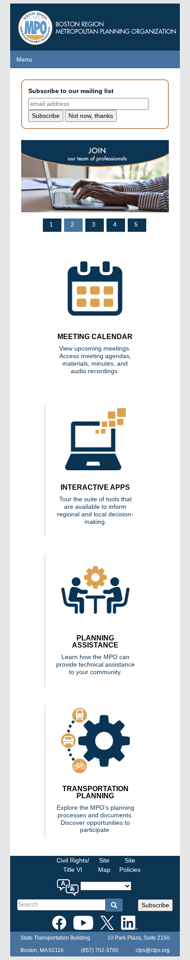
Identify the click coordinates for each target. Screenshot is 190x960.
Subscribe (155, 905)
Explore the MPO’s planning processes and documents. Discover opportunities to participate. (95, 818)
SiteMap (104, 865)
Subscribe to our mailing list (71, 90)
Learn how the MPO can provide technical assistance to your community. (95, 664)
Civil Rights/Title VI (73, 865)
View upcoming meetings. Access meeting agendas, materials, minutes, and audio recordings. (95, 359)
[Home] (98, 25)
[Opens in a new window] (59, 921)
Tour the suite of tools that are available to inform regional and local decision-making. (95, 510)
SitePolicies (130, 865)
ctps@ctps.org (153, 950)
